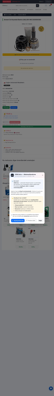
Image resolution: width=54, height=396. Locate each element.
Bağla (40, 220)
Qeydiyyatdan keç (18, 220)
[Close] (43, 175)
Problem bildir (31, 220)
